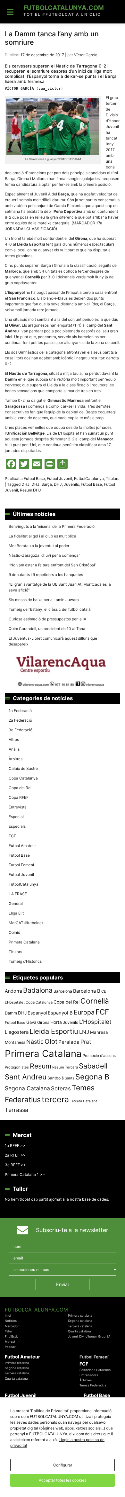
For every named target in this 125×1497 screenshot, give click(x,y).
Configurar (62, 1465)
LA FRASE (18, 893)
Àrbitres (15, 758)
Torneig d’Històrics (25, 961)
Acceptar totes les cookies (62, 1480)
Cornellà (94, 1001)
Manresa (99, 1032)
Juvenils (70, 1022)
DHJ (25, 484)
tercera (55, 1099)
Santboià (55, 1078)
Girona (43, 1022)
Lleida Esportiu (53, 1031)
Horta (56, 1022)
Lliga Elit (16, 913)
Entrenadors (88, 1375)
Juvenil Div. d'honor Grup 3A (89, 1336)
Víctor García (85, 54)
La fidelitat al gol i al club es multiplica (42, 536)
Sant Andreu (25, 1077)
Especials (17, 826)
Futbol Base (34, 478)
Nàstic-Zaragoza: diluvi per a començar (44, 555)
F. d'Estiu (12, 1336)
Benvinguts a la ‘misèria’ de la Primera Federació (52, 526)
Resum (40, 1066)
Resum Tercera (65, 1067)
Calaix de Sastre (23, 768)
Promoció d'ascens (99, 1055)
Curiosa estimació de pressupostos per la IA (47, 619)
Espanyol (37, 1012)
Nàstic (35, 1041)
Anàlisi (15, 749)
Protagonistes (17, 1067)
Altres (14, 739)
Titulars (112, 478)
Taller (9, 1331)
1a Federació (20, 710)
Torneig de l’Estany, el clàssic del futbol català (50, 609)
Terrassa (16, 1109)
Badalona (38, 990)
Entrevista (18, 807)
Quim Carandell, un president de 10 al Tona (47, 628)
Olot (51, 1041)
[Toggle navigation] (10, 12)
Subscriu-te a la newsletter (72, 1230)
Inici (8, 1315)
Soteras (61, 1088)
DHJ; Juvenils (66, 484)
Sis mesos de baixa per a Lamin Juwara (44, 599)
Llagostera (17, 1032)
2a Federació (20, 720)
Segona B (92, 1076)
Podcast (11, 1346)
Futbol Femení (21, 864)
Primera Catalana (24, 942)
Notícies (11, 1320)
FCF (12, 836)
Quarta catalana (79, 1331)
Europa (84, 1012)
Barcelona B (86, 991)
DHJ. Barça (41, 484)
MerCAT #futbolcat (26, 922)
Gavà (31, 1022)
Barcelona (63, 991)
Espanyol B (60, 1013)
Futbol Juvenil (59, 478)
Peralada (68, 1042)
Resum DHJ (30, 490)
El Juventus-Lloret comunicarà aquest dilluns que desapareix (53, 641)
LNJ (84, 1032)
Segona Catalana (27, 1088)
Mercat (10, 1341)
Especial (16, 816)
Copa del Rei (20, 787)
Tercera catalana (80, 1326)
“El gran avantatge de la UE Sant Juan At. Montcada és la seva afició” (60, 587)
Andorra (13, 991)
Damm (11, 1012)
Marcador (12, 1326)
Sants (69, 1078)
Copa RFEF (19, 797)
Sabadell (93, 1066)
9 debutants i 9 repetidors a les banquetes (46, 574)
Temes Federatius (92, 1385)
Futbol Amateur (22, 845)
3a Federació (20, 729)
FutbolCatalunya (89, 478)
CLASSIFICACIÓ (41, 228)
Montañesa (15, 1042)
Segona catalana (80, 1320)
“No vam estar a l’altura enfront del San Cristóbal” (52, 565)
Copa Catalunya (23, 778)
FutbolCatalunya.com (63, 8)
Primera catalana (80, 1315)
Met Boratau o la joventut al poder (39, 545)
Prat (85, 1041)
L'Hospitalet (95, 1021)
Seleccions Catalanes (95, 1370)
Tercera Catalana (83, 1101)
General (16, 903)
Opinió (14, 932)
